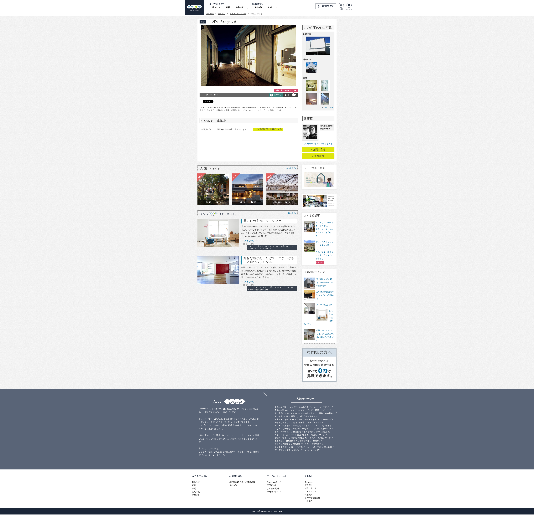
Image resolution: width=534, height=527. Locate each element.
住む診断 (196, 495)
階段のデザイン (281, 438)
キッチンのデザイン (322, 428)
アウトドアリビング (303, 410)
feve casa (210, 14)
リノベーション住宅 (311, 450)
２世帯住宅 (290, 441)
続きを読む (249, 240)
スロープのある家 (324, 305)
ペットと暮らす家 (313, 447)
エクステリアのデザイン (320, 438)
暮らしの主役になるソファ (262, 221)
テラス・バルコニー (238, 14)
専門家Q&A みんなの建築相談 (242, 482)
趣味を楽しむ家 (281, 416)
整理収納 (297, 432)
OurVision (309, 482)
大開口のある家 (298, 422)
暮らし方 (216, 7)
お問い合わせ (310, 488)
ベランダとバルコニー (284, 435)
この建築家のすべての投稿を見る (317, 143)
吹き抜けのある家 (299, 438)
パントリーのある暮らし (305, 413)
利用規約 (308, 495)
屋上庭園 (328, 447)
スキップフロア (310, 425)
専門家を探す (328, 6)
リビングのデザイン (302, 428)
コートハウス (297, 447)
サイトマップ (310, 491)
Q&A (270, 7)
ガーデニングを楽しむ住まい (287, 450)
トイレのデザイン (282, 432)
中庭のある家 (280, 407)
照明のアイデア (322, 410)
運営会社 (308, 485)
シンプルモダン (281, 447)
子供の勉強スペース (283, 410)
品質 (194, 488)
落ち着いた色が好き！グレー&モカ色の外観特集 (324, 282)
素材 (228, 7)
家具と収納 (308, 432)
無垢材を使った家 (301, 444)
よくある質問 (273, 488)
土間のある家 (326, 425)
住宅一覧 (239, 7)
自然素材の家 (303, 441)
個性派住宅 (310, 416)
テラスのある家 (323, 432)
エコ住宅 (278, 441)
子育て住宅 (316, 444)
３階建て (316, 441)
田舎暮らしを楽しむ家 (284, 419)
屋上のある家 (303, 435)
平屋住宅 (297, 425)
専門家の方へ (273, 485)
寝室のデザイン (318, 435)
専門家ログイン (274, 492)
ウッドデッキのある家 (299, 407)
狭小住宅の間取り (282, 444)
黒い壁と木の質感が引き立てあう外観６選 (325, 295)
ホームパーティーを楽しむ (308, 419)
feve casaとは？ (274, 482)
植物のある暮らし (327, 413)
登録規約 (308, 501)
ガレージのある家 (282, 425)
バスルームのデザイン (321, 407)
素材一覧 (221, 14)
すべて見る (328, 107)
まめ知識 (258, 7)
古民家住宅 (328, 419)
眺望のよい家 (297, 416)
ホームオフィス (314, 422)
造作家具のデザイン (283, 413)
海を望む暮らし (281, 422)
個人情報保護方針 (312, 498)
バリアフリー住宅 (282, 428)
